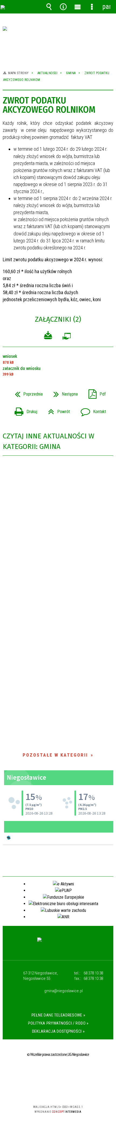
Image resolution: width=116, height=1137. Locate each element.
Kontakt (91, 410)
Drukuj (23, 410)
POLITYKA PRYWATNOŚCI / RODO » (58, 1023)
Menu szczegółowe (92, 7)
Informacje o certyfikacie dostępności (58, 1072)
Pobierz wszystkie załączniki (48, 336)
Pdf (95, 392)
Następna (63, 392)
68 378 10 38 (93, 973)
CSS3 (57, 1091)
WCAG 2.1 (74, 1091)
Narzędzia (63, 7)
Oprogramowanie (66, 337)
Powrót (57, 410)
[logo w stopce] (58, 944)
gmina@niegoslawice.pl (63, 991)
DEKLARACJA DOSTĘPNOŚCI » (58, 1031)
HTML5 (49, 1091)
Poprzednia (27, 392)
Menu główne (78, 7)
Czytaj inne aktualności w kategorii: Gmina (48, 441)
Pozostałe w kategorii (55, 755)
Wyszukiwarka (49, 7)
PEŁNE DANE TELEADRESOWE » (58, 1015)
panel (106, 7)
